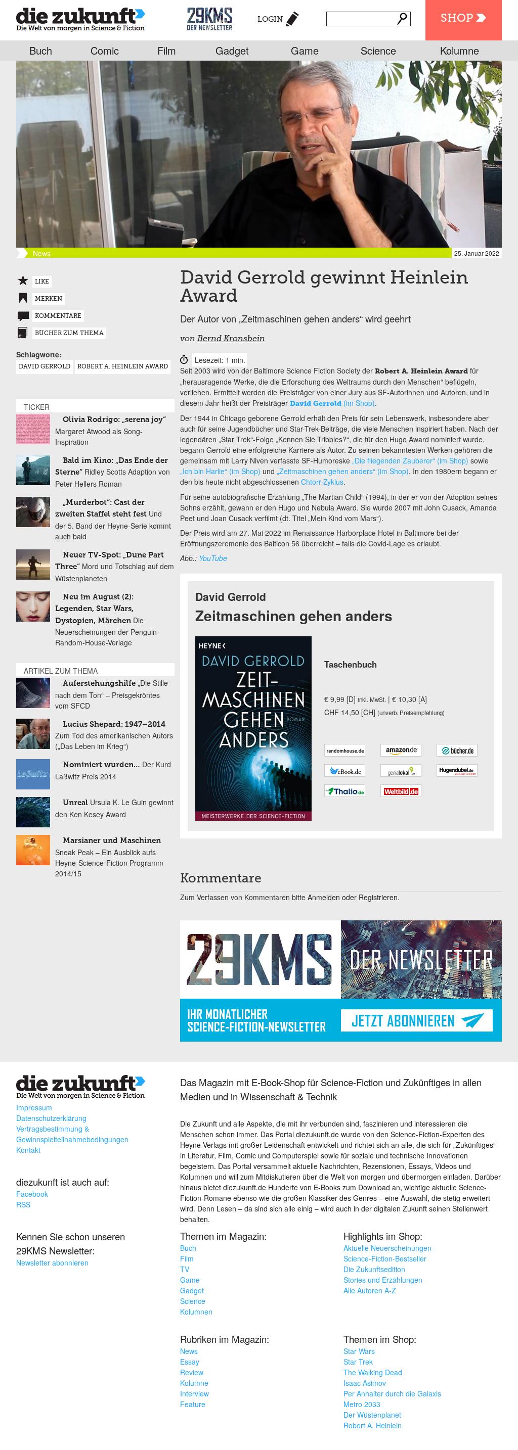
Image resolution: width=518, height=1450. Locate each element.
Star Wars (359, 1351)
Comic (105, 50)
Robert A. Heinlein (372, 1425)
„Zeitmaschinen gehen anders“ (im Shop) (343, 471)
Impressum (34, 1107)
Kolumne (459, 50)
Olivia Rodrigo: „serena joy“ (114, 420)
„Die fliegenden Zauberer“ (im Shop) (410, 460)
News (189, 1351)
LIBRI (344, 770)
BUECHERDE (457, 750)
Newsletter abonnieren (52, 1262)
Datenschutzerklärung (51, 1118)
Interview (194, 1393)
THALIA (344, 790)
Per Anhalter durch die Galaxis (392, 1393)
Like (42, 282)
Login (270, 19)
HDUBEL (457, 770)
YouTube (213, 558)
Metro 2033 (361, 1404)
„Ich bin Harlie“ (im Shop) (220, 471)
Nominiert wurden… (101, 765)
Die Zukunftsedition (374, 1269)
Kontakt (28, 1150)
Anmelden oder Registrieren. (354, 897)
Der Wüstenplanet (372, 1415)
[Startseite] (80, 17)
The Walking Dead (372, 1372)
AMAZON (400, 750)
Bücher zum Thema (69, 334)
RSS (23, 1204)
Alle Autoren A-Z (369, 1290)
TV (184, 1269)
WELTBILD (400, 790)
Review (191, 1372)
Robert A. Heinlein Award (122, 367)
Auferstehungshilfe (99, 683)
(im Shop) (332, 403)
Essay (189, 1362)
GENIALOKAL (400, 770)
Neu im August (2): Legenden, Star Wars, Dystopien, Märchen (94, 609)
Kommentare (58, 316)
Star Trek (358, 1362)
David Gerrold (44, 367)
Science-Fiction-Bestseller (384, 1258)
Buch (40, 50)
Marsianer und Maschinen (112, 841)
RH (344, 750)
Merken (48, 299)
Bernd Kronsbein (231, 339)
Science (378, 50)
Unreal (75, 803)
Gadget (232, 50)
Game (305, 50)
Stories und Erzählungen (382, 1280)
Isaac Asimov (364, 1383)
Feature (192, 1404)
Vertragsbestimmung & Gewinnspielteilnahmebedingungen (72, 1134)
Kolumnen (196, 1311)
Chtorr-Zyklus (322, 482)
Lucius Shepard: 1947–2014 (114, 724)
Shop (457, 18)
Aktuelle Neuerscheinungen (387, 1248)
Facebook (32, 1194)
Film (166, 50)
